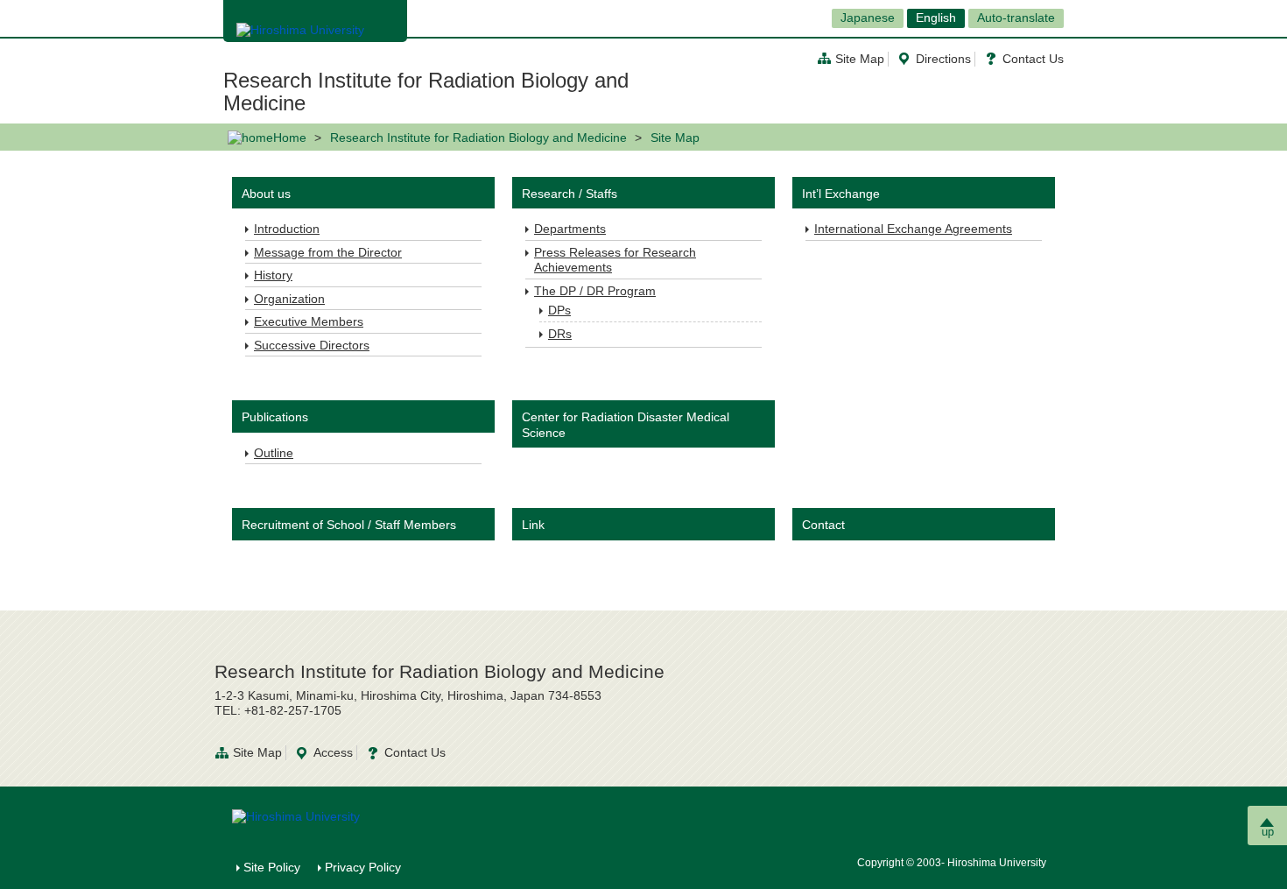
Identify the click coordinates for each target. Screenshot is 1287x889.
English (936, 18)
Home (289, 138)
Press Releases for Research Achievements (615, 260)
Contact (823, 525)
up (1268, 831)
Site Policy (271, 867)
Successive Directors (311, 345)
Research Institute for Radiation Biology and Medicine (426, 91)
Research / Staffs (569, 194)
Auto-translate (1016, 18)
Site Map (859, 59)
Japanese (867, 18)
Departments (570, 229)
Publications (275, 417)
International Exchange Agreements (913, 229)
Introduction (287, 229)
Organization (289, 299)
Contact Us (1033, 59)
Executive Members (308, 321)
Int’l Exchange (841, 194)
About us (266, 194)
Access (333, 752)
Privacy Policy (363, 867)
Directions (943, 59)
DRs (560, 334)
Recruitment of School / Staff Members (349, 525)
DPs (559, 310)
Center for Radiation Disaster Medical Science (625, 425)
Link (533, 525)
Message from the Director (328, 252)
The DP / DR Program (595, 291)
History (273, 275)
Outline (273, 453)
